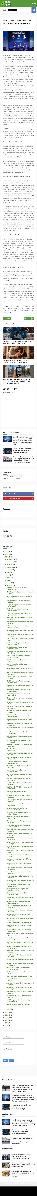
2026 (7, 551)
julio (8, 572)
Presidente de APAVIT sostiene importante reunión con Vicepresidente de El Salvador (21, 1156)
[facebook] (32, 3)
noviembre (10, 562)
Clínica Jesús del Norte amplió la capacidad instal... (16, 648)
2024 (7, 557)
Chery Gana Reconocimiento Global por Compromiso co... (18, 758)
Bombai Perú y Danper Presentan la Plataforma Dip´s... (17, 643)
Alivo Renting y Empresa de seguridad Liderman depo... (18, 1005)
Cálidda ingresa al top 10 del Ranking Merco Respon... (18, 1000)
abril (8, 580)
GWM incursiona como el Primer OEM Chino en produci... (18, 826)
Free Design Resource (26, 1184)
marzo (9, 583)
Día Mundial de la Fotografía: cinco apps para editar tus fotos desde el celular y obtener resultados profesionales (17, 381)
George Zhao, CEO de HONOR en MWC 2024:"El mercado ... (18, 656)
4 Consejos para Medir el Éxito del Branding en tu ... (17, 762)
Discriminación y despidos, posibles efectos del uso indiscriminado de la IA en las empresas (23, 1164)
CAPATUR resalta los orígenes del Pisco (19, 976)
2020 (7, 1020)
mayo (9, 577)
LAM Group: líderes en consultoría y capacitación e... (17, 715)
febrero (9, 585)
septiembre (10, 567)
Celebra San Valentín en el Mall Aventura (19, 922)
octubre (9, 564)
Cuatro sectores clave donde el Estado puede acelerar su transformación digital (17, 342)
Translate (17, 478)
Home (4, 10)
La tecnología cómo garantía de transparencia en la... (16, 792)
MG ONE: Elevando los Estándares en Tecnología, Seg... (18, 968)
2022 (7, 1015)
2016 (7, 1023)
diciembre (10, 559)
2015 (7, 1025)
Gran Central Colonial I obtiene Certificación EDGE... (16, 770)
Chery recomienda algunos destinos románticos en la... (17, 893)
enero (9, 1009)
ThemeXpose (14, 1184)
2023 (7, 1012)
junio (8, 575)
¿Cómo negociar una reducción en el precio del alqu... (18, 694)
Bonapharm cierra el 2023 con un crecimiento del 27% (16, 809)
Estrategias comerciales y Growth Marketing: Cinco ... (17, 889)
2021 (7, 1017)
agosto (9, 570)
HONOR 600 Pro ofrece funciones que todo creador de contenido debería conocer (16, 361)
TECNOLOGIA (7, 318)
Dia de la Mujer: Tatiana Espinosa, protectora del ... (17, 609)
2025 (7, 554)
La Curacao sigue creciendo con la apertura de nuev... (17, 626)
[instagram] (35, 3)
